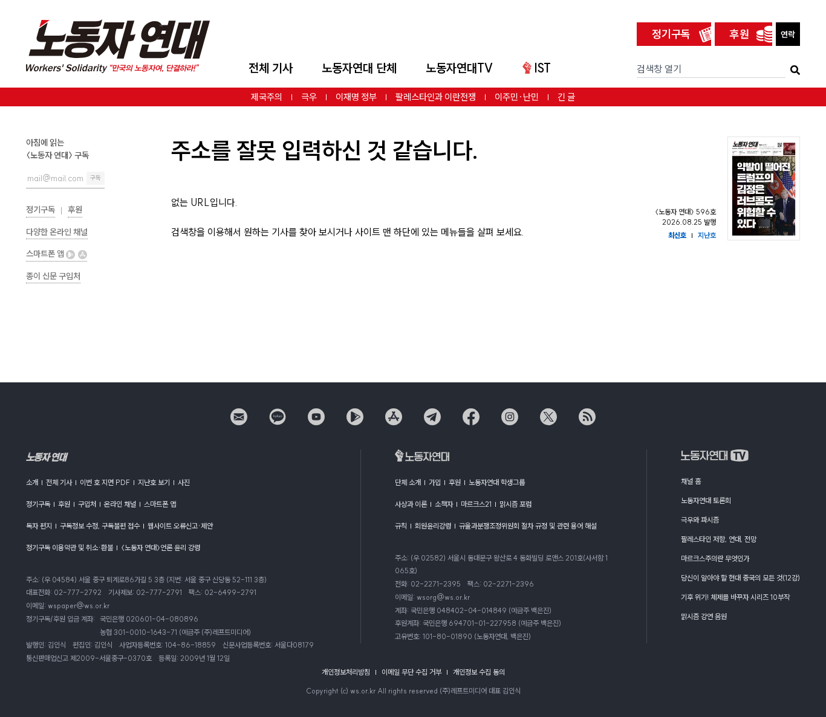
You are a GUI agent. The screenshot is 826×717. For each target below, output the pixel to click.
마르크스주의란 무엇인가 (715, 558)
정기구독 (671, 34)
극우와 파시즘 (700, 519)
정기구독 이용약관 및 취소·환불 (69, 547)
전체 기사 (271, 68)
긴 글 (566, 97)
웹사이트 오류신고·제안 (180, 525)
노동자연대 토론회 (706, 500)
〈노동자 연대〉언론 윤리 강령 (160, 547)
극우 (309, 97)
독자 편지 (39, 525)
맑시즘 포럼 (515, 504)
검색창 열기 (659, 69)
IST (542, 68)
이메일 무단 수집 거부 (411, 672)
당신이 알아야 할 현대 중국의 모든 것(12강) (740, 577)
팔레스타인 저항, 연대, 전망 (718, 539)
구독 (95, 178)
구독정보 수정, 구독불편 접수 (100, 525)
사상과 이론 (411, 504)
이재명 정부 (356, 97)
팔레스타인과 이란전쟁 (435, 97)
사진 (184, 482)
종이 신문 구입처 (53, 276)
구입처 (87, 504)
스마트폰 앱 (46, 253)
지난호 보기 (154, 482)
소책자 (444, 504)
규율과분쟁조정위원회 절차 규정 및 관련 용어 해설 (528, 525)
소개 (32, 482)
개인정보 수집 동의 (479, 672)
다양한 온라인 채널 (57, 232)
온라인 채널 (120, 504)
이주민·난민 (517, 97)
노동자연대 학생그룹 (497, 482)
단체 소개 (408, 482)
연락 (788, 34)
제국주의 (266, 97)
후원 (739, 34)
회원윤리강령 (433, 525)
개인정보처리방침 (346, 672)
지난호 (707, 235)
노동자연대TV (459, 68)
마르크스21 (476, 504)
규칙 (401, 525)
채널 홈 (691, 481)
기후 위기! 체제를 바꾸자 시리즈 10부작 (735, 597)
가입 (435, 482)
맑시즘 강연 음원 (704, 616)
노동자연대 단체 (359, 68)
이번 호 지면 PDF (105, 482)
